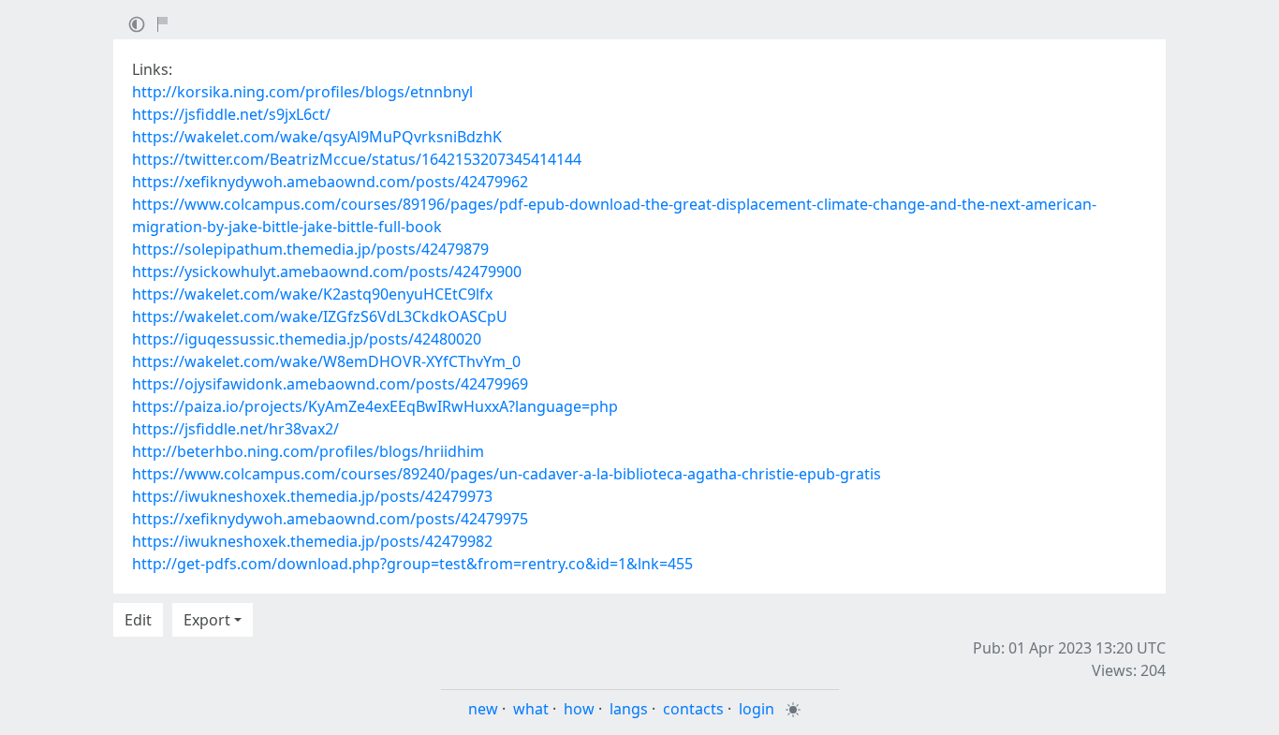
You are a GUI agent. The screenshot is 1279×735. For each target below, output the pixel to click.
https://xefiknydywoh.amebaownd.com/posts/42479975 (330, 518)
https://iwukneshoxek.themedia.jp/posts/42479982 (312, 541)
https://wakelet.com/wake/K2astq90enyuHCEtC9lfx (312, 294)
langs (629, 708)
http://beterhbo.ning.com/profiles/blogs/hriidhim (308, 451)
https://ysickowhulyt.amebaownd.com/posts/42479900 (327, 271)
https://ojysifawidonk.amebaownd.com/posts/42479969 (330, 384)
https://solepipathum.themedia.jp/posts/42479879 (310, 249)
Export (207, 620)
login (756, 708)
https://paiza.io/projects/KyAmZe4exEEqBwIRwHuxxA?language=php (375, 406)
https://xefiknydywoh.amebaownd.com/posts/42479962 (330, 181)
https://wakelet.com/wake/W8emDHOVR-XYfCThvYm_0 (326, 361)
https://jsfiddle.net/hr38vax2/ (235, 429)
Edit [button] (138, 620)
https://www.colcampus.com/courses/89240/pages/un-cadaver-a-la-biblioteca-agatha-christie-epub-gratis (506, 473)
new (483, 708)
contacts (693, 708)
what (531, 708)
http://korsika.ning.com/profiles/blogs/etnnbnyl (302, 91)
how (579, 708)
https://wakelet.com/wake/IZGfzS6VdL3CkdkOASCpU (319, 316)
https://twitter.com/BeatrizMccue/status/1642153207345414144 (356, 159)
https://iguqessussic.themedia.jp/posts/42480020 (306, 339)
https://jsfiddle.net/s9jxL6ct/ (231, 114)
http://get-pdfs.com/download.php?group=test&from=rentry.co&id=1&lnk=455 (412, 563)
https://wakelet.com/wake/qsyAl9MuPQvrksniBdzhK (317, 136)
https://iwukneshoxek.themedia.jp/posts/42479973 (312, 496)
